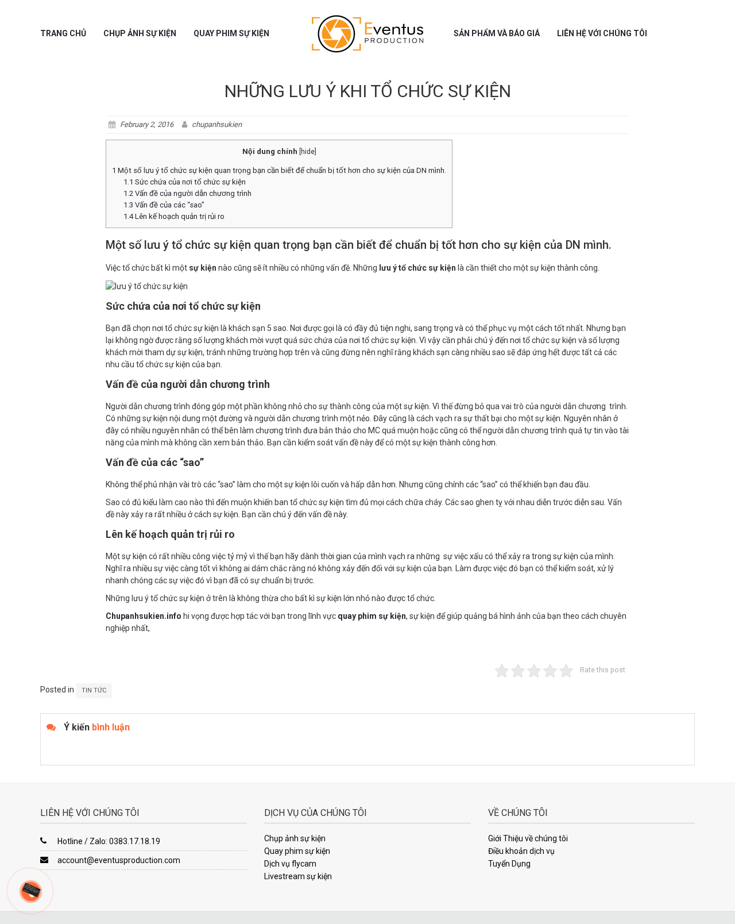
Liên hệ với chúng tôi (602, 33)
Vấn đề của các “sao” (163, 205)
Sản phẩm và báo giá (497, 33)
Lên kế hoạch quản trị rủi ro (174, 216)
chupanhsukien (217, 124)
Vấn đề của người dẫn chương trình (187, 193)
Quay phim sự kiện (231, 33)
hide (308, 152)
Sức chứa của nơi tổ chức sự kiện (184, 182)
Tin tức (94, 690)
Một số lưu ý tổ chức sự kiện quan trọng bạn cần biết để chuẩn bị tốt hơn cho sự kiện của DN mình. (279, 170)
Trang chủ (63, 33)
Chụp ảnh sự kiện (139, 33)
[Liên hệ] (30, 889)
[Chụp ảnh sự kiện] (367, 34)
